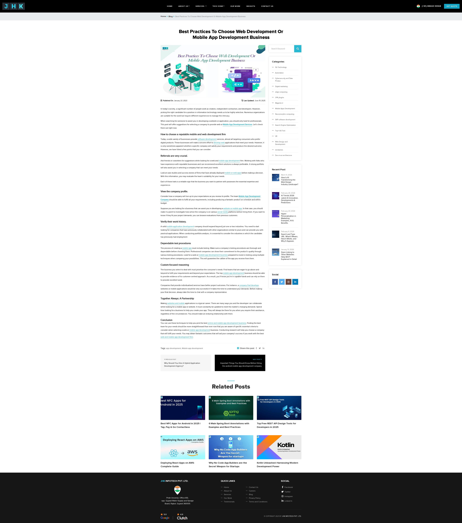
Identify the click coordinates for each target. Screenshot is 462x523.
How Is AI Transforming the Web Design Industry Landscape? (289, 181)
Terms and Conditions (258, 502)
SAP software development (285, 120)
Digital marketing (281, 86)
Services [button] (200, 6)
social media (222, 212)
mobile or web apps (233, 173)
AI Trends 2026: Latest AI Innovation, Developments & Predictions (289, 199)
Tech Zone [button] (217, 6)
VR (276, 136)
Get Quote (451, 6)
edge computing (281, 92)
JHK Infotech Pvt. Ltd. (291, 516)
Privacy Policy (254, 498)
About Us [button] (183, 6)
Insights (250, 6)
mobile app (187, 248)
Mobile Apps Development (285, 108)
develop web (219, 143)
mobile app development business (213, 255)
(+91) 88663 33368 (431, 6)
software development (207, 139)
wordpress (279, 150)
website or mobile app (232, 208)
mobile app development (229, 161)
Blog (171, 16)
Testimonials (229, 502)
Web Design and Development (281, 143)
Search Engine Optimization (285, 125)
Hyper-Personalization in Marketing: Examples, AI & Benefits (288, 218)
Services (227, 494)
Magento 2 (279, 103)
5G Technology (281, 67)
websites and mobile (176, 303)
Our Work (235, 6)
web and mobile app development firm (177, 337)
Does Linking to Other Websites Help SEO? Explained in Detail (289, 255)
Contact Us (267, 6)
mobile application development (180, 226)
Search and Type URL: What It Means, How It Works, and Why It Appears (289, 237)
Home (169, 6)
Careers (252, 491)
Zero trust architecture (283, 155)
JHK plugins (279, 97)
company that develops (249, 285)
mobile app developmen (199, 330)
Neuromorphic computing (284, 114)
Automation (279, 73)
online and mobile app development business (227, 323)
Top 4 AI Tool (280, 131)
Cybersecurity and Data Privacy (284, 79)
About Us (228, 491)
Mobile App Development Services (237, 124)
